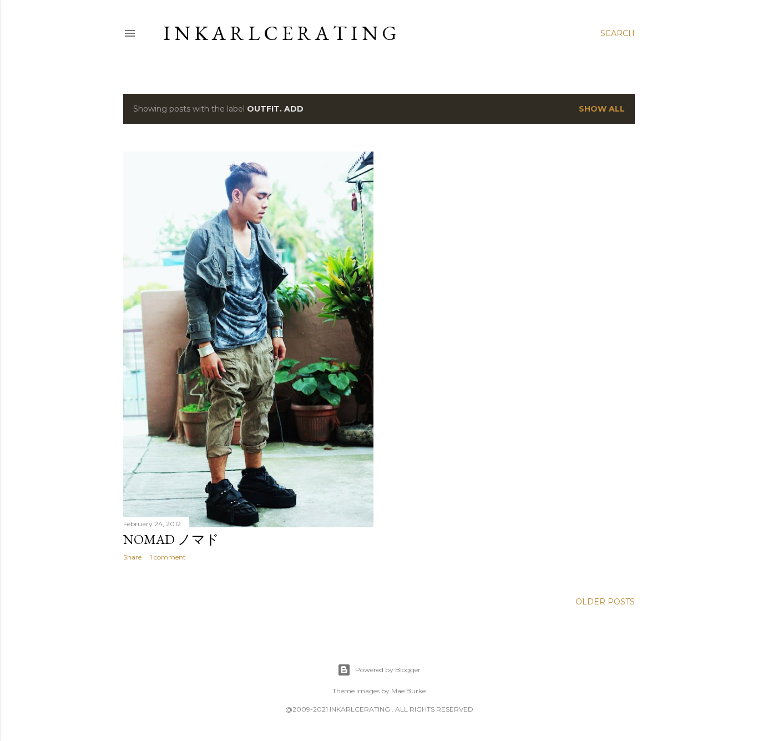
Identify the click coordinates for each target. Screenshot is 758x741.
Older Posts (605, 602)
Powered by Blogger (388, 670)
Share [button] (132, 557)
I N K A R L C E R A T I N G (280, 33)
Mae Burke (408, 691)
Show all (602, 109)
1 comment (168, 557)
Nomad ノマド (171, 539)
